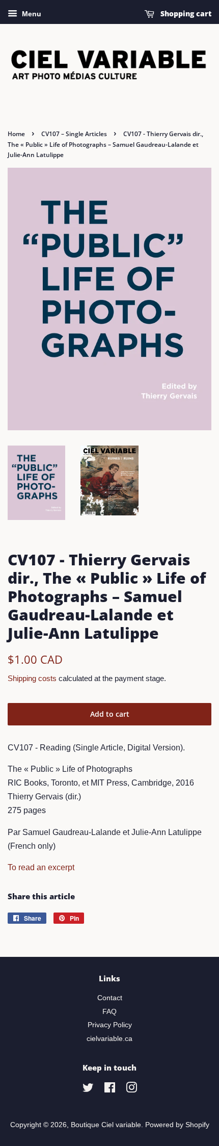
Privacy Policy (110, 1025)
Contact (109, 998)
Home (16, 133)
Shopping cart (184, 13)
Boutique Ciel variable (106, 1125)
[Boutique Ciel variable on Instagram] (131, 1089)
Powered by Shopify (177, 1125)
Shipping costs (32, 678)
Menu (30, 14)
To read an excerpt (41, 867)
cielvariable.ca (109, 1039)
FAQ (109, 1011)
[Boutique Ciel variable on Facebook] (110, 1089)
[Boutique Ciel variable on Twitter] (88, 1089)
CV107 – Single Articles (74, 133)
